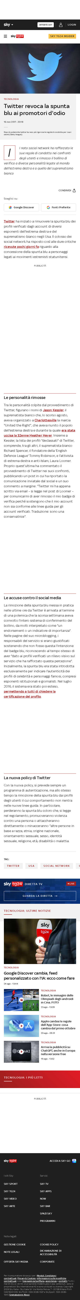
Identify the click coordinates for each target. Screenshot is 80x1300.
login (72, 24)
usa (32, 865)
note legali (11, 1251)
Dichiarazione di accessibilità (50, 1252)
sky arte (9, 1206)
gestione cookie (15, 1244)
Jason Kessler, (53, 410)
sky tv (44, 1183)
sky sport (10, 1183)
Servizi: (44, 1175)
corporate (47, 1261)
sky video (10, 1198)
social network (56, 865)
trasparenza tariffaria (33, 1281)
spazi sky (46, 1213)
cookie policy (49, 1244)
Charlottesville (46, 420)
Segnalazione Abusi (19, 1294)
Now (43, 1198)
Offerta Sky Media (16, 1261)
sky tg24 (10, 1191)
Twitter (9, 221)
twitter (13, 865)
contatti (63, 1281)
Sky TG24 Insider (62, 36)
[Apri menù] (5, 36)
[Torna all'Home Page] (17, 36)
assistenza (51, 1281)
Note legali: (10, 1236)
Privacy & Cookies (26, 1278)
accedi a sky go (60, 1160)
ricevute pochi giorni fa (21, 247)
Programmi (47, 1220)
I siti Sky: (9, 1175)
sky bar (45, 1206)
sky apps (46, 1191)
